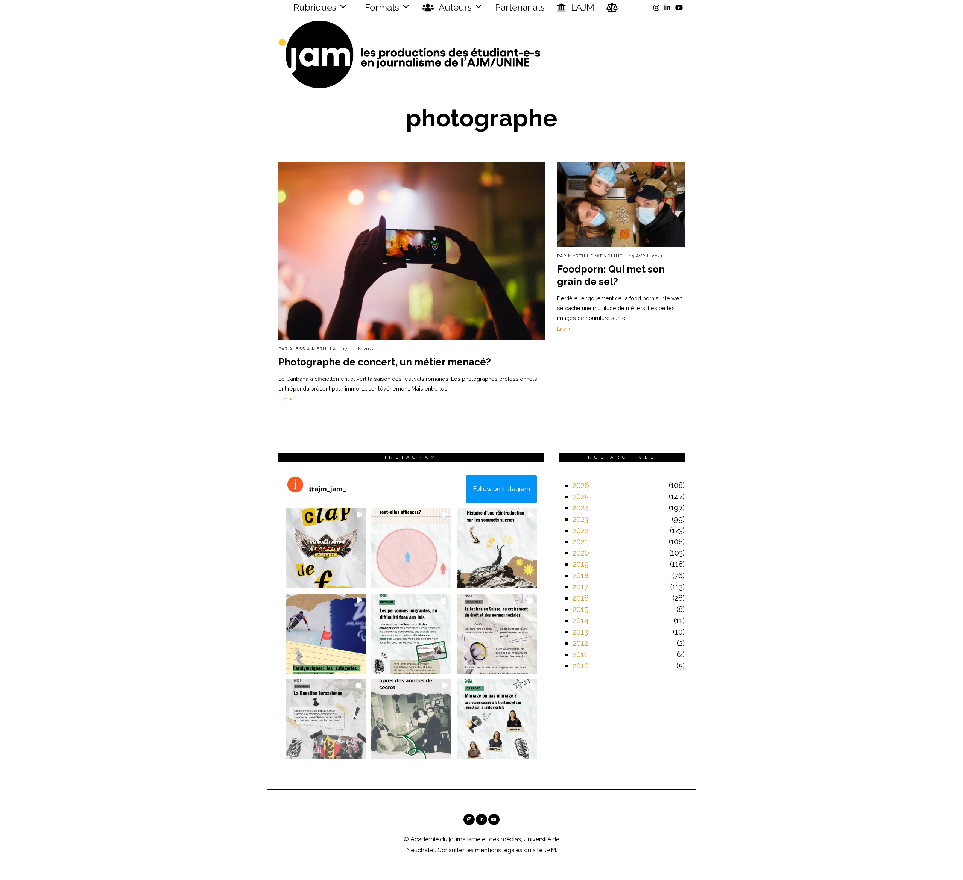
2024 (581, 507)
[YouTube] (679, 7)
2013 (580, 631)
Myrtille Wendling (595, 256)
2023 (580, 519)
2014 (581, 620)
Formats (381, 7)
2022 (580, 530)
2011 (580, 654)
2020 (581, 552)
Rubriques (313, 7)
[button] (326, 548)
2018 (580, 575)
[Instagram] (656, 7)
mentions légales (499, 850)
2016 (581, 598)
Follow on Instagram (501, 488)
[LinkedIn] (667, 7)
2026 (581, 485)
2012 (580, 643)
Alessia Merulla (312, 349)
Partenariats (520, 7)
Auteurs (454, 7)
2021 (580, 541)
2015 (580, 609)
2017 (580, 586)
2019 (581, 564)
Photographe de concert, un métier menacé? (384, 362)
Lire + (285, 399)
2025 (581, 496)
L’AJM (581, 7)
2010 (581, 665)
